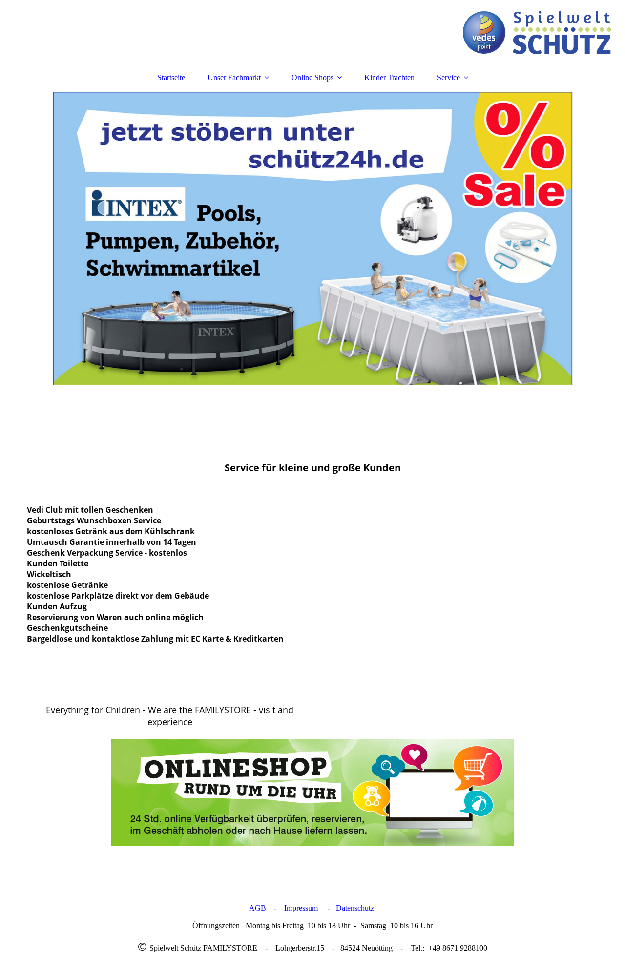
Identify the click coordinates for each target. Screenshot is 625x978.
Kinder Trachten (389, 77)
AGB (257, 908)
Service (448, 77)
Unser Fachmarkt (234, 77)
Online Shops (313, 77)
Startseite (171, 77)
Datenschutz (356, 908)
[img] (312, 31)
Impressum (301, 908)
